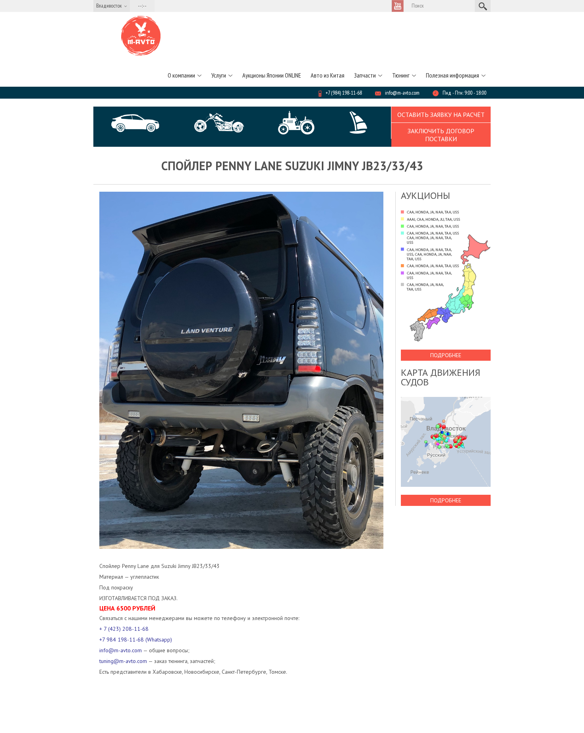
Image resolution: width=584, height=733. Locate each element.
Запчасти (365, 75)
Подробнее (445, 355)
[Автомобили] (136, 123)
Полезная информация (452, 75)
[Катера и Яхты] (358, 122)
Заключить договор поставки (441, 135)
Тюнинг (401, 75)
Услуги (218, 75)
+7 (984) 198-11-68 (343, 92)
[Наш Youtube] (398, 6)
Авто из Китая (327, 75)
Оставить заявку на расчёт (441, 115)
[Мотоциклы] (219, 122)
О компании (181, 75)
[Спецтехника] (296, 122)
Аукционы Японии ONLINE (271, 75)
